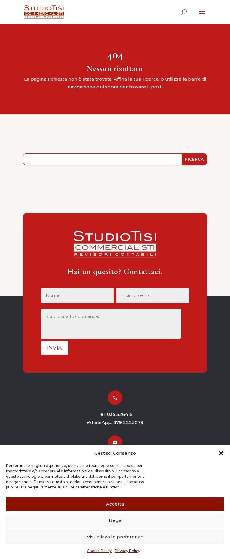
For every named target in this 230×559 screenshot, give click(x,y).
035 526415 (120, 414)
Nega (115, 520)
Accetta (115, 504)
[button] (221, 453)
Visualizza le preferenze (115, 537)
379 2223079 (128, 422)
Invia (54, 347)
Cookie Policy (99, 551)
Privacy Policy (127, 551)
